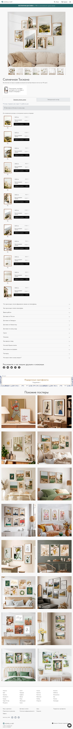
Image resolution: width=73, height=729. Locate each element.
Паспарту (6, 353)
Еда (54, 696)
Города (4, 698)
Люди (21, 698)
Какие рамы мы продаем (10, 349)
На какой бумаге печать (10, 345)
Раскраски (5, 702)
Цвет (4, 692)
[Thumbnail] (19, 71)
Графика (22, 694)
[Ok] (19, 367)
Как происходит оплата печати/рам (13, 308)
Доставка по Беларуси (9, 320)
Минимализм (56, 694)
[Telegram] (15, 367)
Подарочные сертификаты (59, 708)
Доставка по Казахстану (10, 324)
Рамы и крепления (7, 708)
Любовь (38, 698)
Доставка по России (9, 316)
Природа (22, 692)
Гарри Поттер (6, 700)
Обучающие (22, 700)
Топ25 (21, 690)
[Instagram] (12, 717)
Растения (38, 694)
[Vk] (8, 367)
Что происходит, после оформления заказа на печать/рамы (19, 304)
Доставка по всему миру (10, 328)
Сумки (21, 702)
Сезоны (38, 690)
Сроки (5, 333)
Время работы (7, 312)
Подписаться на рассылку (9, 711)
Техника (55, 698)
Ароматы (38, 692)
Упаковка (5, 337)
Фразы (21, 696)
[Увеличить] (7, 128)
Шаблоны (55, 692)
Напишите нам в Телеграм (69, 725)
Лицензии (38, 711)
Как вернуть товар (8, 341)
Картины (5, 694)
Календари (55, 700)
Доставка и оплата (24, 708)
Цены (37, 708)
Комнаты (55, 690)
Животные (38, 696)
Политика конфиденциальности (27, 711)
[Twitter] (11, 367)
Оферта (4, 713)
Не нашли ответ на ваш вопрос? (12, 357)
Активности (5, 696)
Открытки (38, 700)
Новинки (5, 690)
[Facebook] (4, 367)
